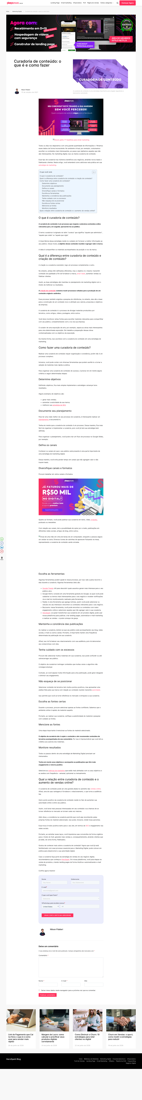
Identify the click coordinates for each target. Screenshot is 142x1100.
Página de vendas (93, 3)
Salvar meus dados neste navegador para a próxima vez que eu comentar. (68, 990)
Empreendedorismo (119, 1059)
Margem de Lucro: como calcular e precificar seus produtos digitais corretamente (53, 1038)
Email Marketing (102, 1061)
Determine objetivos (49, 183)
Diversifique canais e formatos (53, 191)
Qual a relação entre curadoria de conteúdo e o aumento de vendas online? (67, 211)
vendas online (96, 789)
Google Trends (48, 588)
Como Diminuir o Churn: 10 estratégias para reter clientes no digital (87, 1036)
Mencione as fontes (49, 206)
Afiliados (111, 1061)
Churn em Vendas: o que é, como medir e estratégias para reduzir (120, 1036)
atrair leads (81, 274)
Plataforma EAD (121, 1061)
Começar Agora (128, 3)
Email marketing (66, 3)
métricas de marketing (56, 771)
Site (85, 981)
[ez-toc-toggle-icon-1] (93, 173)
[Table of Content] (93, 172)
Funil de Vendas (79, 1061)
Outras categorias (106, 3)
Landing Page (55, 3)
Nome (41, 981)
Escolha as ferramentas (51, 193)
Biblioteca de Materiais (91, 1059)
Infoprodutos (77, 3)
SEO (87, 826)
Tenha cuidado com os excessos (54, 198)
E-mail (64, 981)
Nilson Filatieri (25, 90)
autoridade (96, 690)
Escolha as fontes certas (51, 203)
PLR (84, 3)
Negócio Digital (131, 1063)
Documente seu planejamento (53, 186)
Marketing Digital (17, 11)
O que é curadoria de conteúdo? (52, 176)
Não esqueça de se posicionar (53, 201)
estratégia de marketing (47, 165)
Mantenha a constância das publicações (56, 196)
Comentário (43, 955)
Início (7, 11)
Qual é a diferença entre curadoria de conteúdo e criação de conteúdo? (66, 178)
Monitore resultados (49, 208)
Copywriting (132, 1061)
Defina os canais (48, 188)
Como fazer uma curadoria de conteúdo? (55, 181)
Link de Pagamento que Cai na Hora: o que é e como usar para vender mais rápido (20, 1038)
